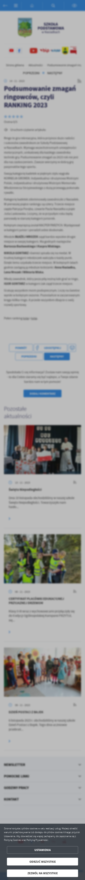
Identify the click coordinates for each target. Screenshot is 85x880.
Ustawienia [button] (42, 850)
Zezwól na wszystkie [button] (42, 873)
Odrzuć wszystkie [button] (42, 862)
